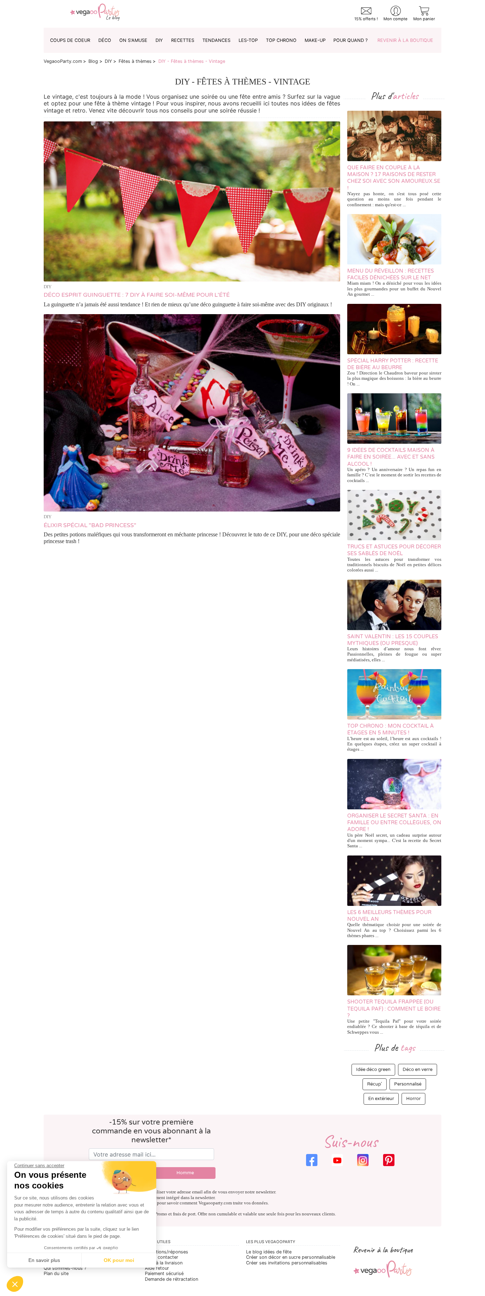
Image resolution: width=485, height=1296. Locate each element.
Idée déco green (373, 1069)
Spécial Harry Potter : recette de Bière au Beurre (392, 364)
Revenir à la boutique (405, 40)
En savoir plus (44, 1260)
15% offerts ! (366, 18)
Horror (413, 1098)
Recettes (182, 40)
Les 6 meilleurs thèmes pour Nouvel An (389, 915)
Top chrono (281, 40)
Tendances (216, 40)
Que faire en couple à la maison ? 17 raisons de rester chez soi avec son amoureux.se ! (393, 178)
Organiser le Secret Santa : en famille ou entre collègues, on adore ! (394, 823)
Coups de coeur (70, 40)
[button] (14, 1283)
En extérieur (381, 1098)
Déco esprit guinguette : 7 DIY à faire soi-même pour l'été (137, 295)
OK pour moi (119, 1260)
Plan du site (56, 1273)
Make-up (315, 40)
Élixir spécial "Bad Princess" (90, 525)
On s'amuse (133, 40)
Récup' (374, 1084)
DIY (159, 40)
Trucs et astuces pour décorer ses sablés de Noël (394, 550)
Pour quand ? (350, 40)
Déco (104, 40)
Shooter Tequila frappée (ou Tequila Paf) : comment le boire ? (394, 1009)
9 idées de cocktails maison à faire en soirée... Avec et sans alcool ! (391, 457)
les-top (248, 40)
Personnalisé (407, 1084)
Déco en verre (417, 1069)
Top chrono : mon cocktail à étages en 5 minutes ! (390, 729)
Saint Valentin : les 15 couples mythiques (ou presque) (392, 640)
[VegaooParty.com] (94, 14)
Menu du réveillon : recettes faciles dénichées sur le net (390, 274)
